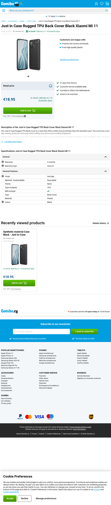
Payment (42, 376)
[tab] (28, 76)
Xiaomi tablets (82, 358)
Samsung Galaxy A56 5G (10, 361)
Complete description (13, 142)
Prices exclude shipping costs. (80, 427)
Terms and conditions (71, 434)
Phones (43, 350)
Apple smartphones (46, 353)
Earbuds (4, 383)
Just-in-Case (31, 21)
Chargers (4, 381)
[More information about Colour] (3, 202)
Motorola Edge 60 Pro (9, 365)
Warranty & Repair (45, 388)
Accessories (12, 21)
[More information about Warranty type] (3, 166)
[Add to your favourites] (50, 85)
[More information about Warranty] (3, 162)
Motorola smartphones (47, 361)
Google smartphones (46, 363)
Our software (5, 401)
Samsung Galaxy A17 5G (10, 368)
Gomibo (5, 395)
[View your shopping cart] (107, 4)
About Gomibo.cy (22, 434)
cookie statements (11, 492)
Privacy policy (6, 403)
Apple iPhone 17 (7, 353)
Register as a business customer (89, 378)
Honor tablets (82, 361)
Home (3, 21)
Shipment (42, 383)
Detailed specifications (69, 60)
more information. (79, 429)
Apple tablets (82, 353)
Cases (22, 21)
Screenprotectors (7, 378)
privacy (97, 489)
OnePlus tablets (83, 363)
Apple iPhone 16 (7, 356)
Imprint (41, 434)
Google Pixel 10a (7, 363)
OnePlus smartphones (47, 358)
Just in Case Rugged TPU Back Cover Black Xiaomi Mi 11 (59, 21)
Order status (43, 378)
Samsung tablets (83, 356)
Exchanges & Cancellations (49, 386)
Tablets (81, 350)
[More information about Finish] (3, 176)
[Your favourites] (102, 4)
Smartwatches (6, 388)
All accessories (6, 390)
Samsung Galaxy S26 (9, 358)
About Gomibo (6, 398)
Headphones (5, 386)
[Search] (107, 10)
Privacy (34, 434)
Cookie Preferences (54, 434)
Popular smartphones (12, 350)
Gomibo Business (83, 376)
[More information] (25, 116)
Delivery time (43, 381)
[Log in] (96, 4)
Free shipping (16, 289)
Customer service (48, 373)
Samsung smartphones (47, 356)
